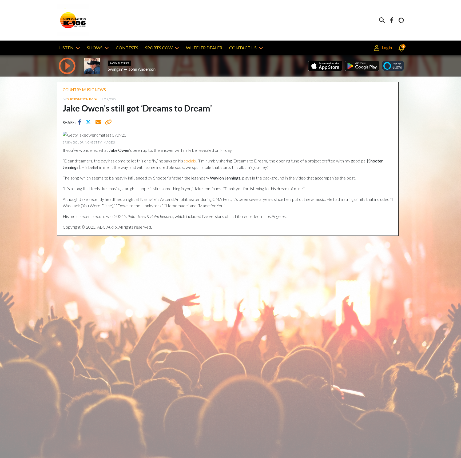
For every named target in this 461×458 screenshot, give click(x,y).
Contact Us (243, 47)
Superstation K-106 (82, 99)
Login (386, 47)
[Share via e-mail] (98, 123)
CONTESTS (127, 47)
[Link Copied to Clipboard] (107, 123)
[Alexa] (401, 20)
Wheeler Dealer (204, 47)
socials (190, 160)
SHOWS (94, 47)
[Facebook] (391, 20)
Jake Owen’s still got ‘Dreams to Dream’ (137, 108)
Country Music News (84, 89)
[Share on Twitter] (90, 123)
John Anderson (142, 68)
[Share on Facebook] (81, 123)
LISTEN (66, 47)
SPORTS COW (159, 47)
